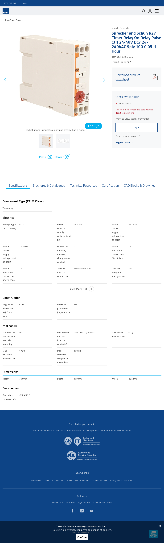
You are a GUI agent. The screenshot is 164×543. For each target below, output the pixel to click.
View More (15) (78, 289)
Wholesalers (36, 480)
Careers (69, 480)
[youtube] (91, 510)
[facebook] (72, 510)
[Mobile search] (143, 10)
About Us (59, 480)
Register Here (122, 142)
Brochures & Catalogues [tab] (49, 185)
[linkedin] (82, 510)
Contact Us (48, 480)
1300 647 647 (10, 3)
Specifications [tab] (18, 185)
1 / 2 (90, 126)
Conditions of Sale (99, 480)
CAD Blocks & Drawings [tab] (139, 185)
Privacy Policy (116, 480)
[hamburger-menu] (156, 10)
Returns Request (82, 480)
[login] (150, 10)
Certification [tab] (110, 185)
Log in (136, 127)
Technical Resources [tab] (83, 185)
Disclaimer (128, 480)
